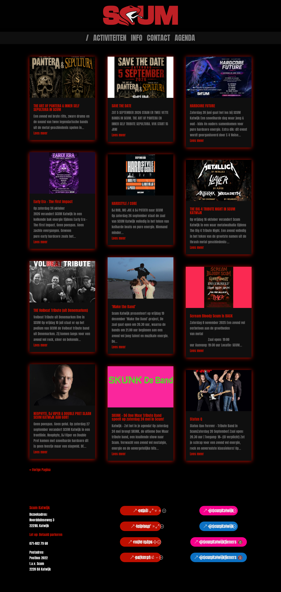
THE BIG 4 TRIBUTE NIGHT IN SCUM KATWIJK (212, 210)
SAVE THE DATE (121, 106)
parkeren (143, 557)
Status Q (196, 419)
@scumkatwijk (221, 510)
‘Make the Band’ (124, 306)
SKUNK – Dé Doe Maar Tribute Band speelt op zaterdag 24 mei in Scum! (138, 417)
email (143, 510)
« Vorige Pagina (40, 469)
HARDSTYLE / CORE (124, 203)
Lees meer (41, 133)
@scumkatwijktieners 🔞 (221, 542)
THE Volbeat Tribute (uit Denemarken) (61, 310)
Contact (158, 38)
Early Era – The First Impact (53, 201)
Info (136, 38)
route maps (143, 542)
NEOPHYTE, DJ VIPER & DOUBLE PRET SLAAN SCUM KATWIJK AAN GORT (62, 415)
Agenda (185, 38)
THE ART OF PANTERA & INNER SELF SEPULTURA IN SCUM (56, 107)
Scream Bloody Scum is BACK (211, 316)
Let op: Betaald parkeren (45, 534)
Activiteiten (109, 38)
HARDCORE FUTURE (202, 106)
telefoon (143, 526)
